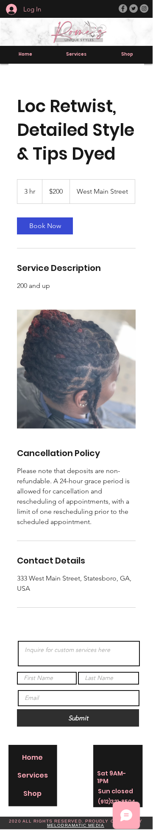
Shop (32, 793)
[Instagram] (144, 8)
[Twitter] (133, 8)
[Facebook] (123, 8)
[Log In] (7, 9)
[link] (45, 225)
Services (32, 775)
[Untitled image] (76, 369)
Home (32, 757)
